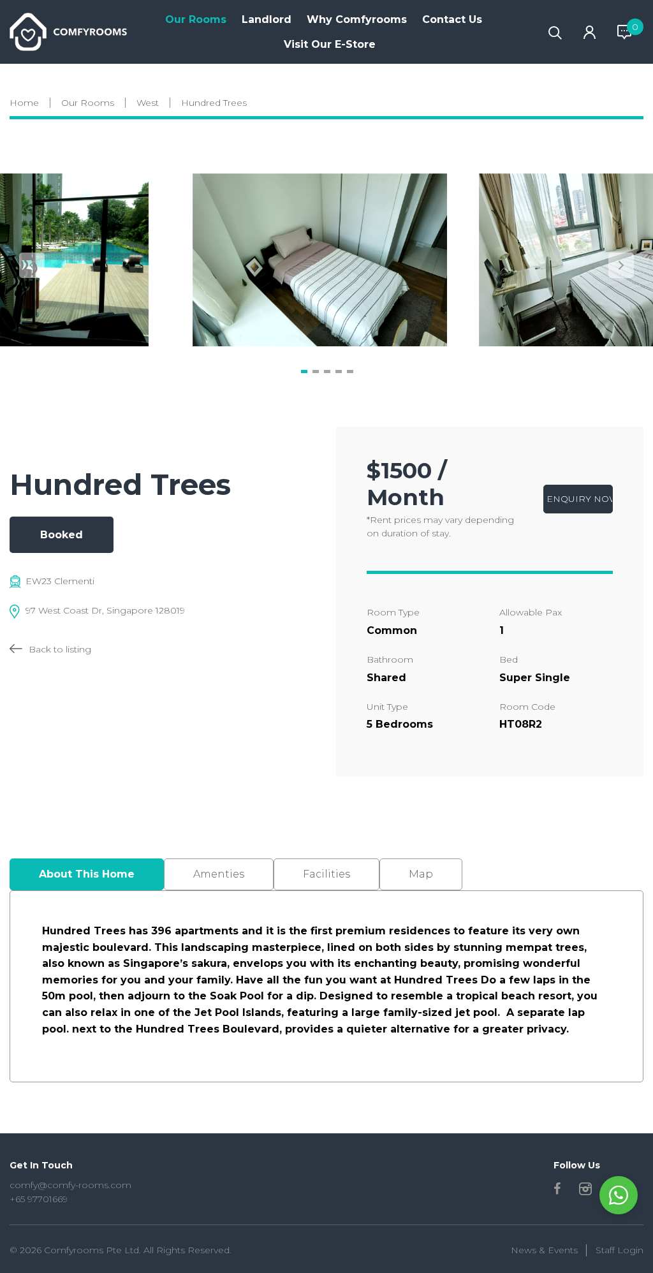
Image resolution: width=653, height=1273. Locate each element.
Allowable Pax (530, 612)
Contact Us (452, 19)
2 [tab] (315, 371)
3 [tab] (327, 371)
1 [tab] (304, 371)
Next (621, 265)
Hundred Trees (214, 102)
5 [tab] (350, 371)
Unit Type (387, 706)
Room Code (527, 706)
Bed (508, 659)
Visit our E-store (330, 44)
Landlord (266, 19)
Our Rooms (195, 19)
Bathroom (390, 659)
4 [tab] (338, 371)
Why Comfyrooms (357, 19)
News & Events (544, 1250)
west (147, 102)
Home (24, 102)
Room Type (393, 612)
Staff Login (619, 1250)
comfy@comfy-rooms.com (70, 1185)
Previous (32, 265)
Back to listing (60, 649)
